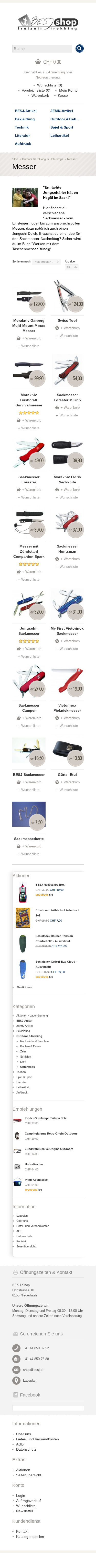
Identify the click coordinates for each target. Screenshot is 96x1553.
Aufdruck (23, 144)
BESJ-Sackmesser (29, 775)
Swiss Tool (67, 320)
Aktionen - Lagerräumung (32, 1015)
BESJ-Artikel (26, 111)
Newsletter (24, 1511)
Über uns (22, 1220)
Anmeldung (56, 72)
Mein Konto (68, 90)
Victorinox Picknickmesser (67, 707)
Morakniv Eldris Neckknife (67, 479)
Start (15, 159)
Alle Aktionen (24, 987)
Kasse (63, 95)
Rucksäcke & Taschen (34, 1041)
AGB (19, 1231)
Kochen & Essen (30, 1046)
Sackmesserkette (29, 839)
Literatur (22, 135)
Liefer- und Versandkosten (32, 1225)
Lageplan (22, 1215)
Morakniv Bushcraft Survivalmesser (29, 400)
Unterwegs (56, 159)
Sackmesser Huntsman (67, 548)
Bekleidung (25, 119)
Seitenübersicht (26, 1246)
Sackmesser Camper (28, 707)
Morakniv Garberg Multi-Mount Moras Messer (28, 325)
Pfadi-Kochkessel (36, 1179)
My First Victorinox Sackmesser (67, 631)
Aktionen (23, 1470)
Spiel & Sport (61, 127)
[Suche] (80, 48)
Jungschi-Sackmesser (28, 631)
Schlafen (25, 1056)
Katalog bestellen (30, 1537)
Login (20, 1495)
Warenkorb (40, 95)
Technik (22, 127)
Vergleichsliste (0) (36, 90)
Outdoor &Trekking (67, 119)
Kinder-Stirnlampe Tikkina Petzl (46, 1118)
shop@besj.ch (33, 1370)
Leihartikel (59, 135)
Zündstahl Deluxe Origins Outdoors (49, 1148)
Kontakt (21, 1241)
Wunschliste (30, 346)
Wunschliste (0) (49, 85)
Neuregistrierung (48, 77)
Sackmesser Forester (28, 479)
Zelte (23, 1051)
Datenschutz (24, 1236)
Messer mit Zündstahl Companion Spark (29, 551)
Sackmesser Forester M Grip (67, 397)
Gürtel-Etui (67, 775)
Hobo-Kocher (34, 1164)
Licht (23, 1061)
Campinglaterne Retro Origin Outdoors (51, 1133)
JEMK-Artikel (61, 111)
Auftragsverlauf (28, 1501)
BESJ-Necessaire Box (50, 884)
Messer (72, 159)
